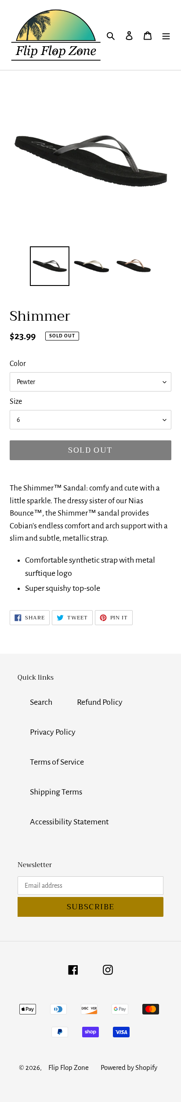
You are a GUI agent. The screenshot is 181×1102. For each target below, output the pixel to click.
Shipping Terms (56, 791)
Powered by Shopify (129, 1067)
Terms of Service (57, 762)
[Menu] (166, 35)
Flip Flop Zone (68, 1067)
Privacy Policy (53, 732)
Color (18, 364)
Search (41, 702)
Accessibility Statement (69, 821)
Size (16, 402)
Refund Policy (100, 702)
